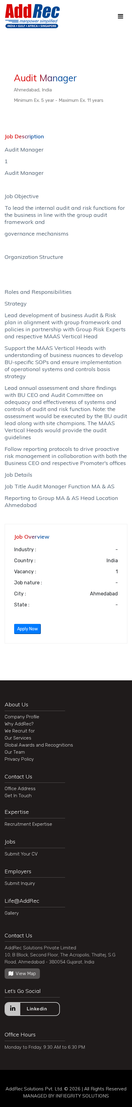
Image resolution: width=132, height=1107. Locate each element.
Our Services (18, 738)
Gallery (12, 913)
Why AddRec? (19, 724)
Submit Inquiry (20, 883)
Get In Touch (18, 795)
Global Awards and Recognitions (39, 745)
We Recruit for (20, 731)
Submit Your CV (21, 854)
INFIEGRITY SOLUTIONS (82, 1096)
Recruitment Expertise (28, 824)
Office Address (20, 788)
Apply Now (27, 629)
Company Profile (22, 717)
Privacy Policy (19, 759)
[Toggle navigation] (120, 16)
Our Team (15, 752)
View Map (26, 973)
